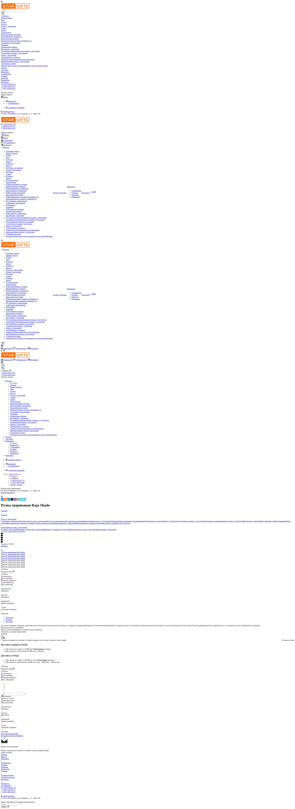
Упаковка (281, 521)
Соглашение (6, 786)
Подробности (6, 576)
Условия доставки (8, 777)
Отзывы (9, 620)
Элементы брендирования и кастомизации (127, 521)
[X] (12, 499)
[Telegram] (25, 499)
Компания (14, 445)
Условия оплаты (7, 775)
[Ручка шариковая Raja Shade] (13, 552)
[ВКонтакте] (2, 499)
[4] (147, 540)
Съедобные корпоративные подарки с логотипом (224, 521)
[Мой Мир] (8, 499)
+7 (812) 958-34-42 (8, 88)
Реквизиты (5, 769)
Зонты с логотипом (170, 521)
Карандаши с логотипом (106, 530)
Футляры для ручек (8, 530)
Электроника (100, 523)
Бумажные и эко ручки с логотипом (30, 530)
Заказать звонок (16, 485)
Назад (14, 383)
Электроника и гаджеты (153, 521)
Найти (4, 807)
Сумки (113, 523)
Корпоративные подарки (85, 523)
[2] (147, 536)
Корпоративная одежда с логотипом (96, 521)
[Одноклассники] (5, 499)
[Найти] (3, 13)
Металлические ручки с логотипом (83, 530)
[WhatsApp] (18, 499)
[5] (147, 542)
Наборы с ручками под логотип (56, 530)
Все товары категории (9, 734)
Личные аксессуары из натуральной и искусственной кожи (43, 521)
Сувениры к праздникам (10, 521)
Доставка (9, 622)
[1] (147, 534)
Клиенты (4, 767)
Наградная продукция (46, 523)
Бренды (4, 757)
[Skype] (21, 499)
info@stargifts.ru (9, 112)
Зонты (107, 523)
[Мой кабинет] (2, 346)
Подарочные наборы (270, 521)
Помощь (4, 771)
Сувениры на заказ (74, 521)
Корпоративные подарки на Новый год (22, 523)
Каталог (13, 385)
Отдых (124, 523)
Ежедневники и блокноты (65, 523)
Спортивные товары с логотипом (191, 521)
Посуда (118, 523)
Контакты (5, 779)
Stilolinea (4, 546)
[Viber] (15, 499)
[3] (147, 538)
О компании (6, 763)
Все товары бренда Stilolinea (12, 736)
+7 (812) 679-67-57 (8, 84)
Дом (128, 523)
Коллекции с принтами (252, 521)
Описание (9, 617)
